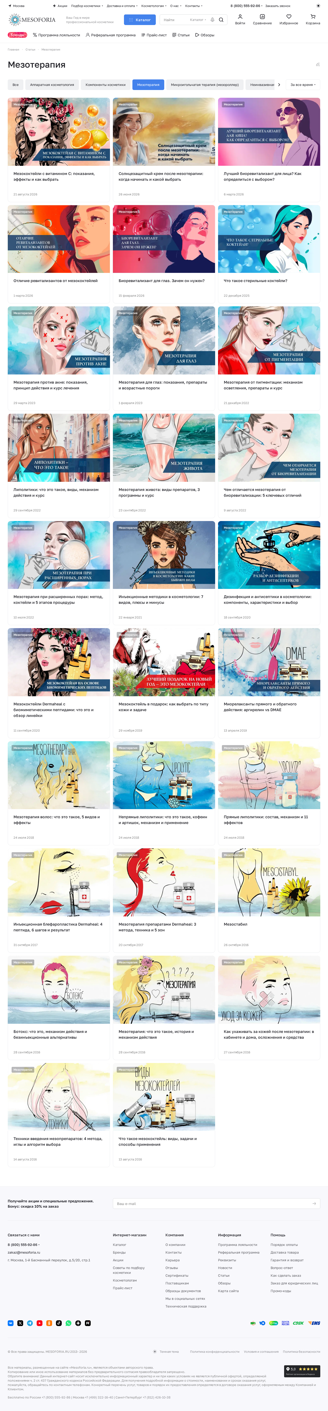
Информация (229, 1235)
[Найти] (221, 19)
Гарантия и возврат (287, 1260)
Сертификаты (176, 1275)
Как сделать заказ (286, 1275)
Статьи (224, 1275)
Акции (118, 1260)
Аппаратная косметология (52, 85)
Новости (225, 1268)
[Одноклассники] (49, 1323)
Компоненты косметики (106, 85)
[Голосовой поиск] (212, 19)
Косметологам (125, 1280)
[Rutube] (88, 1323)
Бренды (119, 1252)
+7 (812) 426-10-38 (157, 1397)
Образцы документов (183, 1291)
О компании (175, 1245)
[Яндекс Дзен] (78, 1323)
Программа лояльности (237, 1245)
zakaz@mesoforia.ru (24, 1252)
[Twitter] (20, 1323)
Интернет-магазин (129, 1235)
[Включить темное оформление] (318, 6)
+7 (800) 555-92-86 (56, 1397)
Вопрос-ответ (282, 1268)
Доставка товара (285, 1252)
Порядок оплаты (284, 1245)
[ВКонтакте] (11, 1323)
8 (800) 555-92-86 (245, 6)
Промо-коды (281, 1291)
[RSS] (317, 64)
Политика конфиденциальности (214, 1351)
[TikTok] (59, 1323)
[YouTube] (39, 1323)
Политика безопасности (301, 1351)
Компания (174, 1235)
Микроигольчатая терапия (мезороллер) (205, 85)
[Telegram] (30, 1323)
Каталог (119, 1245)
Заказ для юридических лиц (294, 1283)
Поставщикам (177, 1283)
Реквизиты (227, 1260)
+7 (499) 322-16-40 (99, 1397)
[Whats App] (68, 1323)
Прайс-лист (122, 1288)
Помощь (278, 1235)
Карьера (172, 1260)
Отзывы (171, 1268)
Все (16, 85)
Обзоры (224, 1283)
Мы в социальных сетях (185, 1298)
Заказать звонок (277, 6)
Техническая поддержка (185, 1306)
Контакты (173, 1252)
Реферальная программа (239, 1252)
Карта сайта (228, 1291)
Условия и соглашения (261, 1351)
